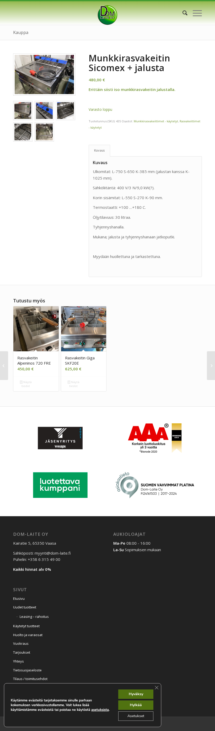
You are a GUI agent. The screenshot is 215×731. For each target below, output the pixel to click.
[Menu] (194, 13)
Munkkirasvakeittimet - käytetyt (156, 121)
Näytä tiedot (27, 384)
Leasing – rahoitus (34, 616)
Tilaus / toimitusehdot (30, 678)
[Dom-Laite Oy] (107, 13)
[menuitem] (182, 13)
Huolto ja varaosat (27, 634)
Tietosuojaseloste (27, 670)
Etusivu (19, 598)
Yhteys (18, 661)
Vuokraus (21, 643)
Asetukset (135, 715)
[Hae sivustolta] (182, 13)
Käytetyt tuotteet (26, 626)
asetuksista (100, 709)
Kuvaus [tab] (99, 150)
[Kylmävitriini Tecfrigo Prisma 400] (211, 365)
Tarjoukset (21, 652)
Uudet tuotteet (24, 607)
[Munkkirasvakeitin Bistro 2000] (4, 365)
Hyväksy (136, 694)
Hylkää (136, 705)
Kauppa (20, 32)
